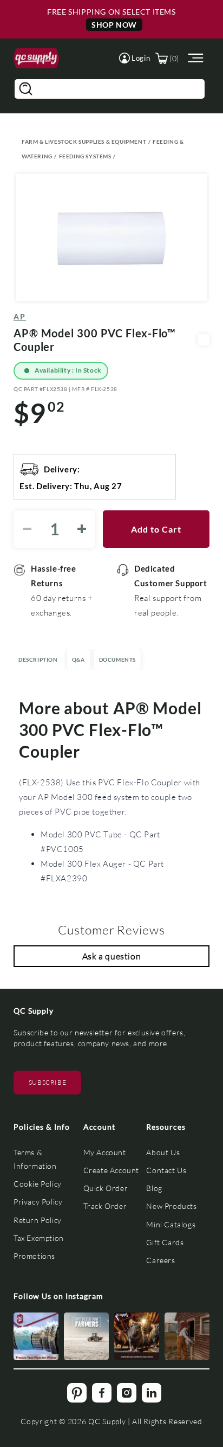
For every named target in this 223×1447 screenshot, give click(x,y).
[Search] (25, 89)
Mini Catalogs (170, 1224)
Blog (154, 1188)
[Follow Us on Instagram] (36, 1336)
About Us (163, 1152)
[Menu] (194, 58)
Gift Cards (164, 1242)
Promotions (34, 1255)
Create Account (111, 1170)
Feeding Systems (85, 156)
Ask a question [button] (111, 956)
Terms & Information (35, 1159)
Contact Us (166, 1170)
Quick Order (105, 1188)
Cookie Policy (38, 1183)
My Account (104, 1152)
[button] (134, 58)
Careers (160, 1260)
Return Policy (38, 1220)
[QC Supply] (36, 58)
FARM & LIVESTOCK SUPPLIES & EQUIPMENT (84, 141)
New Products (171, 1206)
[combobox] (110, 89)
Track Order (105, 1206)
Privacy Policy (38, 1201)
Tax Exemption (39, 1238)
